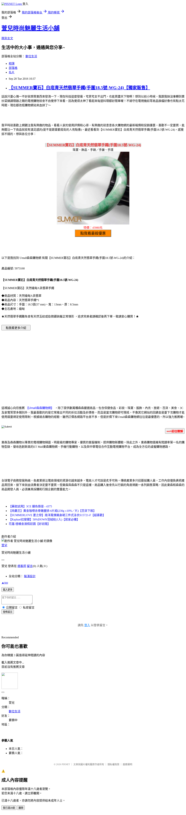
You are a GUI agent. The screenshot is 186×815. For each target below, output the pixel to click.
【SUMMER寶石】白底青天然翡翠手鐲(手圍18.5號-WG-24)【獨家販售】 (79, 87)
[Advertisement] (62, 362)
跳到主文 (7, 38)
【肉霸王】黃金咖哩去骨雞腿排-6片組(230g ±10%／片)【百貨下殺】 (52, 510)
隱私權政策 (113, 764)
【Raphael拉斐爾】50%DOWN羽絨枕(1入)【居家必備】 (44, 519)
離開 (21, 807)
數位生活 (31, 56)
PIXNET (66, 764)
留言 (30, 566)
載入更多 (7, 589)
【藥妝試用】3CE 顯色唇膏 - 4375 (30, 506)
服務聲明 (127, 764)
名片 (12, 72)
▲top (4, 582)
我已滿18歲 (9, 807)
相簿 (12, 63)
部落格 (13, 67)
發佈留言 (7, 612)
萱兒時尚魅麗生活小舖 (30, 28)
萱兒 (4, 545)
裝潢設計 (30, 576)
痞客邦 (21, 566)
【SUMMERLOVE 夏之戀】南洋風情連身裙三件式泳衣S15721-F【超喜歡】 (57, 515)
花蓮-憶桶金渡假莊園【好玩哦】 (29, 523)
